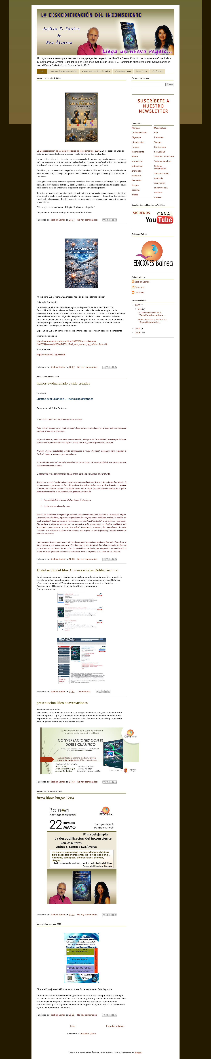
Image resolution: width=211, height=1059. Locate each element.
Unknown (139, 292)
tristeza (157, 197)
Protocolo (158, 137)
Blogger (138, 1052)
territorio (158, 192)
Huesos (135, 147)
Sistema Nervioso (162, 161)
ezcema (135, 190)
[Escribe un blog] (106, 219)
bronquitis (136, 171)
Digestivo (136, 137)
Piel (156, 132)
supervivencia (161, 187)
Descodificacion (139, 132)
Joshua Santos (142, 282)
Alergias (136, 128)
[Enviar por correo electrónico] (104, 219)
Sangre (157, 142)
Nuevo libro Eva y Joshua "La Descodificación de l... (152, 320)
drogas (135, 185)
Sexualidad (159, 151)
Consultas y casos (123, 71)
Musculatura (160, 128)
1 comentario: (84, 691)
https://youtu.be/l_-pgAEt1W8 (51, 354)
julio (140, 309)
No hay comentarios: (87, 220)
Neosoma (139, 287)
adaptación (137, 161)
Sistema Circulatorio (164, 156)
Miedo (135, 156)
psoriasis (158, 178)
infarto (135, 194)
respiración (159, 183)
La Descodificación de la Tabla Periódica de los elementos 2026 (68, 151)
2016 (138, 328)
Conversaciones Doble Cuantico (96, 71)
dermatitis (136, 180)
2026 (138, 305)
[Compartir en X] (109, 219)
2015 (138, 332)
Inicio (42, 71)
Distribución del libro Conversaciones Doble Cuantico (77, 570)
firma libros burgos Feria (55, 798)
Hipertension (138, 142)
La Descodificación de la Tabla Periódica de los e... (151, 313)
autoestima (137, 166)
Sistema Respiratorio (160, 167)
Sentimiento (160, 147)
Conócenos (157, 71)
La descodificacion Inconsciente (63, 71)
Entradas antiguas (115, 1026)
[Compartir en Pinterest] (115, 219)
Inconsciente (138, 151)
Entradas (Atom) (88, 1033)
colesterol (136, 175)
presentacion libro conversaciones (62, 703)
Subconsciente (161, 173)
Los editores (141, 71)
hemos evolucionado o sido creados (63, 383)
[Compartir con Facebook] (112, 219)
